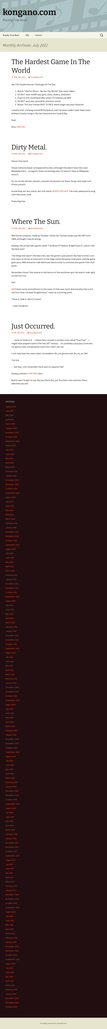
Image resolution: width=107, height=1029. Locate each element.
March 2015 (10, 985)
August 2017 (11, 860)
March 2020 (10, 726)
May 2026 (9, 415)
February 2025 (11, 471)
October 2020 (11, 696)
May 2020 (9, 717)
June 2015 (10, 972)
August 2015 (11, 963)
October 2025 (11, 437)
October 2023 (11, 540)
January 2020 (11, 735)
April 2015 (10, 981)
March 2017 (10, 881)
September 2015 (13, 959)
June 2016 (10, 920)
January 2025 (11, 475)
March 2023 (10, 570)
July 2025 (9, 450)
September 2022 (13, 596)
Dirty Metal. (29, 147)
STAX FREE (33, 373)
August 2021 (11, 653)
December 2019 (12, 739)
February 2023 (11, 575)
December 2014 (12, 998)
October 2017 (11, 851)
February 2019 (11, 782)
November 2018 (12, 795)
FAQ (27, 35)
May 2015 (9, 976)
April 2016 (10, 929)
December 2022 (12, 583)
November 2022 (12, 588)
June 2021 (10, 661)
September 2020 (13, 700)
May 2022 (9, 614)
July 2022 (9, 605)
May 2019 (9, 769)
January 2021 (11, 683)
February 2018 (11, 834)
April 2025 (10, 462)
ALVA (13, 289)
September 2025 (13, 441)
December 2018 (12, 791)
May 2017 (9, 873)
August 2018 (11, 808)
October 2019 (11, 748)
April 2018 (10, 825)
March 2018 (10, 830)
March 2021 (10, 674)
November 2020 (12, 691)
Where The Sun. (35, 222)
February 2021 (11, 678)
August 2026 (11, 406)
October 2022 (11, 592)
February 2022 (11, 627)
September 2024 (13, 493)
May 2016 (9, 925)
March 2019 (10, 778)
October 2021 (11, 644)
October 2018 (11, 799)
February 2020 (11, 730)
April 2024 (10, 514)
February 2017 (11, 886)
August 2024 (11, 497)
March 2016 (10, 933)
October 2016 (11, 903)
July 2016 (9, 916)
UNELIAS (21, 126)
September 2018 (13, 804)
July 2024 (9, 501)
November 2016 (12, 899)
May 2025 (9, 458)
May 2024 (9, 510)
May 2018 (9, 821)
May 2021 (9, 665)
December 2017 (12, 843)
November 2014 (12, 1002)
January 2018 (11, 838)
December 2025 (12, 432)
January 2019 (11, 786)
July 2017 (9, 864)
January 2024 (11, 527)
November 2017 (12, 847)
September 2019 (13, 752)
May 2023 (9, 562)
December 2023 (12, 532)
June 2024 (10, 506)
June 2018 (10, 817)
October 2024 (11, 488)
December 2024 (12, 480)
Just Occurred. (33, 326)
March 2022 (10, 622)
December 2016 (12, 894)
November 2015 (12, 950)
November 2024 (12, 484)
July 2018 (9, 812)
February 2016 (11, 938)
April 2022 (10, 618)
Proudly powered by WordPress (53, 1023)
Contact (38, 35)
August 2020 (11, 704)
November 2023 (12, 536)
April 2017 (10, 877)
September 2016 (13, 907)
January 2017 (11, 890)
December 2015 (12, 946)
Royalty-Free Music (11, 35)
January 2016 (11, 942)
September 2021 (13, 648)
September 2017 (13, 855)
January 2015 (11, 994)
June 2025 (10, 454)
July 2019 (9, 760)
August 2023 (11, 549)
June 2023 (10, 557)
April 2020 (10, 722)
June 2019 (10, 765)
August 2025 (11, 445)
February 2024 (11, 523)
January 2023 (11, 579)
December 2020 (12, 687)
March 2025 (10, 467)
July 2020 (9, 709)
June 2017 (10, 868)
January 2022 (11, 631)
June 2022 (10, 609)
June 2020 (10, 713)
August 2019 (11, 756)
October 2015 (11, 955)
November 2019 (12, 743)
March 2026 (10, 424)
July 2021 (9, 657)
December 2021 (12, 635)
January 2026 (11, 428)
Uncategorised (36, 77)
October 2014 (11, 1007)
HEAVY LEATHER (60, 191)
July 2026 (9, 411)
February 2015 (11, 989)
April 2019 (10, 773)
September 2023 (13, 545)
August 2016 (11, 912)
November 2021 (12, 640)
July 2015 (9, 968)
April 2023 (10, 566)
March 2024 (10, 519)
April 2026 (10, 419)
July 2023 (9, 553)
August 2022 (11, 601)
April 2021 (10, 670)
